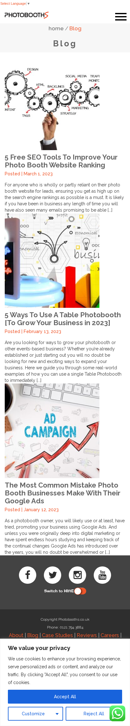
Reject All (94, 713)
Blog (75, 28)
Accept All (65, 696)
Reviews (87, 635)
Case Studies (57, 635)
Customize (33, 713)
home (56, 28)
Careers (110, 635)
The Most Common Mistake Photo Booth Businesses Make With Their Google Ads (63, 493)
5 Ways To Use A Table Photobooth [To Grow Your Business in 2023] (63, 319)
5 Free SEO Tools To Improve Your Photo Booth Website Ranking (61, 161)
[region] (65, 682)
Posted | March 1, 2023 (29, 173)
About (16, 635)
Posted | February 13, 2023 (33, 331)
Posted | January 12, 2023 (32, 509)
